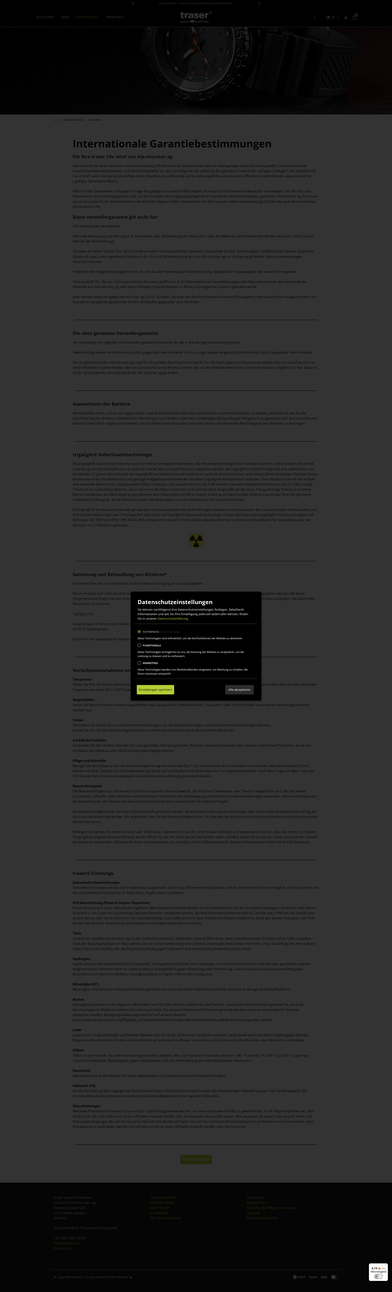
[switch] (378, 1276)
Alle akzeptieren (239, 689)
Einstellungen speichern (155, 689)
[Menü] (385, 1265)
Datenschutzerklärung (173, 618)
